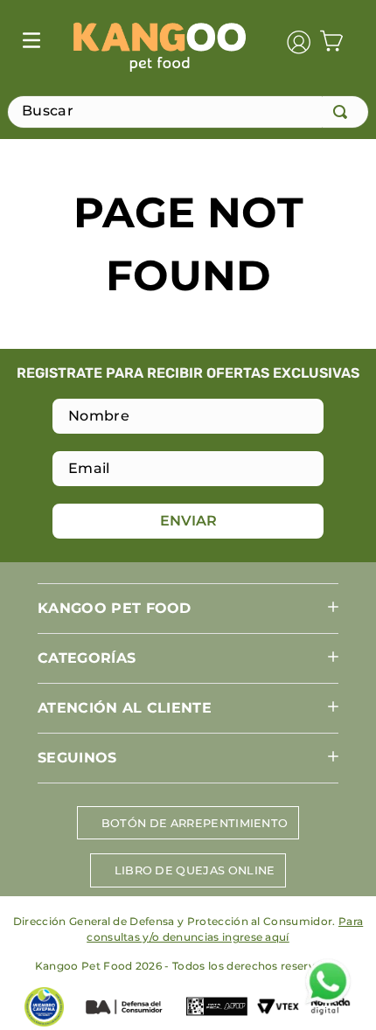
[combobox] (188, 112)
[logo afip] (216, 1008)
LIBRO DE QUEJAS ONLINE (195, 870)
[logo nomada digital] (330, 1008)
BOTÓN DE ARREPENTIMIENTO (195, 823)
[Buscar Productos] (343, 112)
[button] (188, 608)
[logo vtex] (278, 1008)
